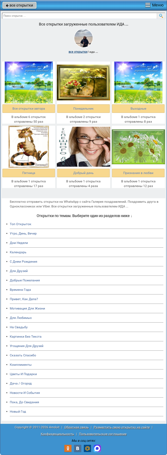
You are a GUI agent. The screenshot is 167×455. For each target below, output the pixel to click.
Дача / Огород (21, 383)
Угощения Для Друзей (26, 346)
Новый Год (18, 411)
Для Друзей (19, 271)
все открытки (19, 5)
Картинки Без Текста (26, 336)
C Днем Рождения (23, 261)
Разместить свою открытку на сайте (122, 427)
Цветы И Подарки (23, 374)
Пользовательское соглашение (102, 434)
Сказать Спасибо (23, 355)
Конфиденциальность (57, 434)
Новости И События (25, 393)
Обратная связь (76, 427)
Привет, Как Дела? (24, 299)
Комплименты (21, 365)
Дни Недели (19, 243)
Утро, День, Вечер (23, 233)
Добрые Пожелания (25, 280)
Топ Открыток (20, 224)
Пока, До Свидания (24, 402)
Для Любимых (21, 318)
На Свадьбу (19, 327)
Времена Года (20, 290)
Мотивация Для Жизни (27, 308)
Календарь (18, 252)
